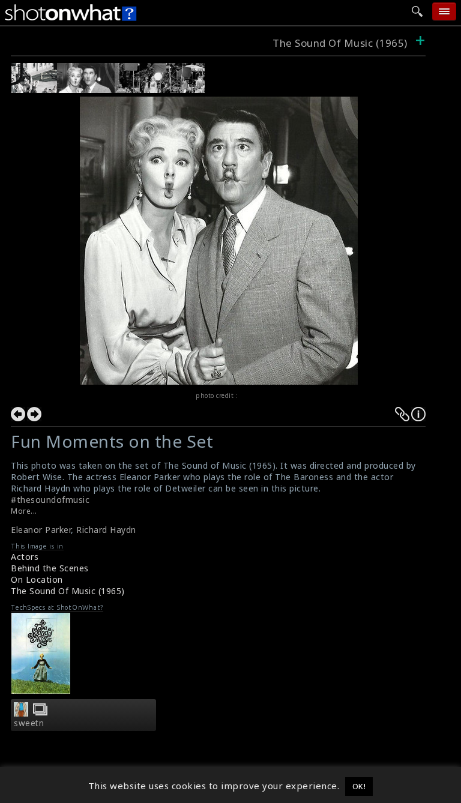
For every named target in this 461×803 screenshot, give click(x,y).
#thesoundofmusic (50, 499)
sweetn (29, 723)
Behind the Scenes (50, 568)
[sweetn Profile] (21, 713)
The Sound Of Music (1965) (340, 43)
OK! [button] (359, 786)
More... (24, 511)
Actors (24, 556)
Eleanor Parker (41, 529)
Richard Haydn (106, 529)
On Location (37, 579)
